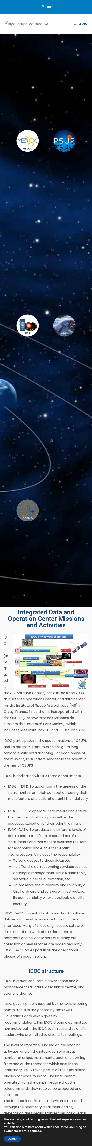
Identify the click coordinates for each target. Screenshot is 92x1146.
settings (35, 1131)
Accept (12, 1139)
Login (49, 7)
